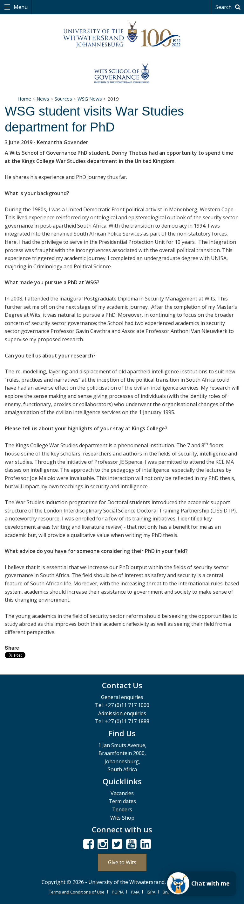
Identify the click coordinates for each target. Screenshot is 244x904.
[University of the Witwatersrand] (122, 34)
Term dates (122, 801)
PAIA (135, 892)
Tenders (122, 809)
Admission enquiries (122, 713)
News (43, 98)
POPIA (118, 892)
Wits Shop (122, 817)
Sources (63, 98)
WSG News (90, 98)
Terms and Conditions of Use (77, 892)
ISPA (151, 892)
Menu (20, 7)
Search (224, 7)
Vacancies (122, 793)
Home (24, 98)
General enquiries (122, 697)
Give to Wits (122, 862)
